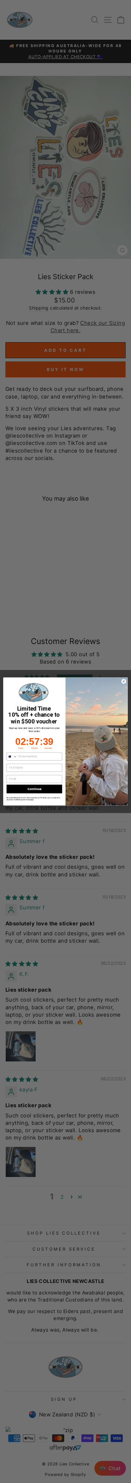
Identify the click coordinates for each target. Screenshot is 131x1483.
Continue (34, 789)
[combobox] (12, 756)
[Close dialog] (124, 681)
